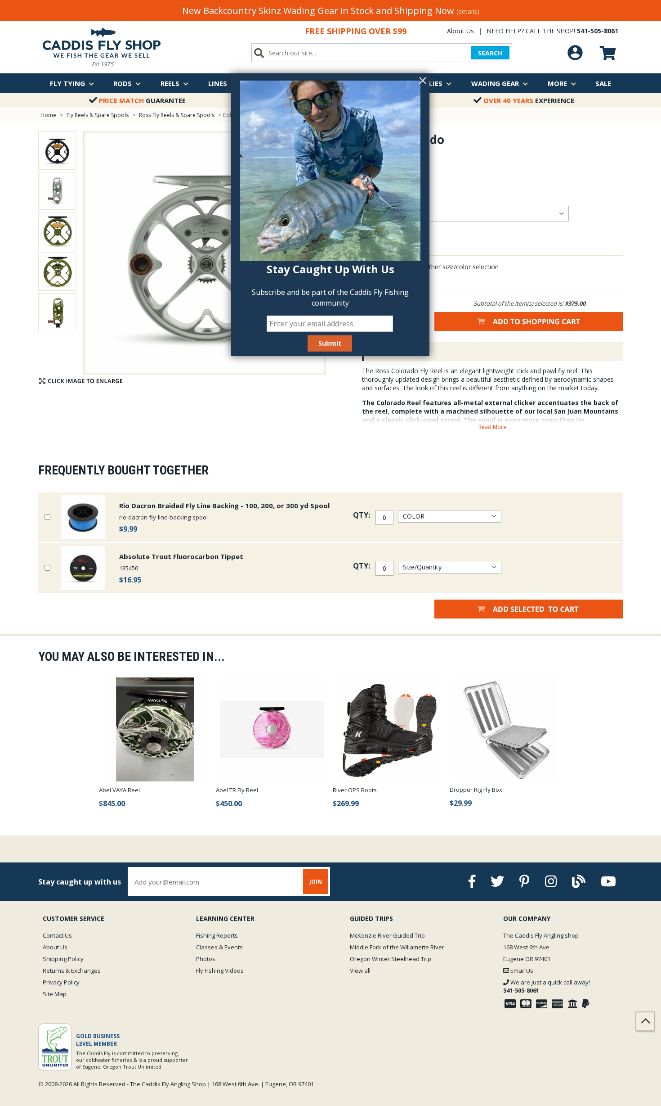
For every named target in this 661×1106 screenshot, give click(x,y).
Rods (122, 83)
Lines (217, 83)
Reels (170, 83)
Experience (528, 100)
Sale (603, 83)
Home (48, 115)
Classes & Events (219, 947)
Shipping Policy (63, 959)
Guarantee (142, 100)
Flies (433, 83)
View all (360, 970)
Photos (205, 959)
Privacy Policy (61, 982)
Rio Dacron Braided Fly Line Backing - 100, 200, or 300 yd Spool (224, 505)
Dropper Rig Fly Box (476, 789)
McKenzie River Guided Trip (387, 935)
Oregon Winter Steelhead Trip (390, 959)
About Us (460, 31)
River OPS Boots (355, 790)
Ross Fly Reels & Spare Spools (176, 115)
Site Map (55, 994)
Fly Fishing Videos (220, 970)
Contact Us (57, 935)
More (557, 83)
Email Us (521, 970)
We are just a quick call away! (546, 986)
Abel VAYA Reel (119, 790)
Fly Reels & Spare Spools (98, 115)
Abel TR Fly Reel (237, 790)
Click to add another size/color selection (440, 266)
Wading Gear (495, 83)
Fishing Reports (217, 935)
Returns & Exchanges (72, 970)
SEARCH (490, 53)
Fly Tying (67, 83)
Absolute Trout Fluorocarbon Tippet (181, 556)
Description (390, 352)
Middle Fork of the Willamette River (397, 947)
